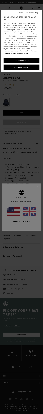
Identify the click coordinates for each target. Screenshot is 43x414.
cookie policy (10, 53)
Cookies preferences (21, 60)
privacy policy (23, 53)
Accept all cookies (21, 67)
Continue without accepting (28, 13)
